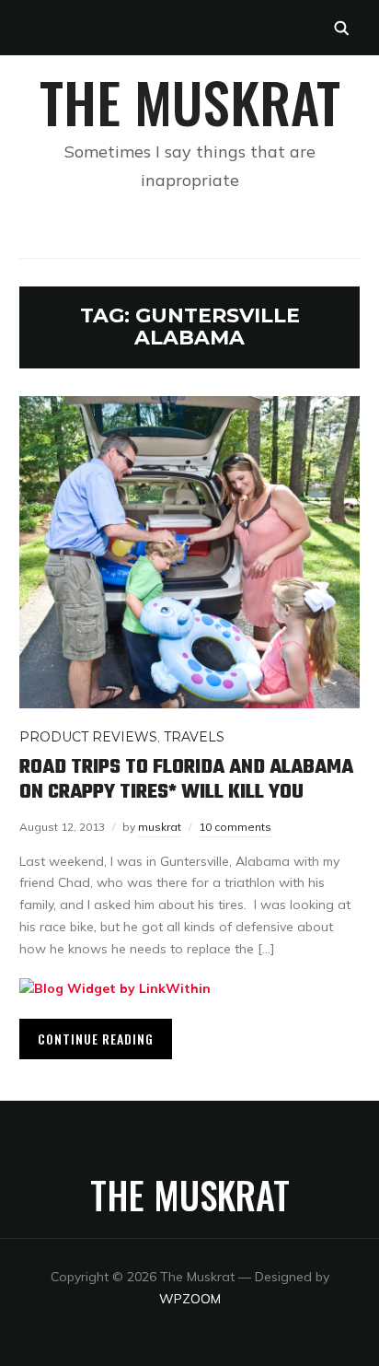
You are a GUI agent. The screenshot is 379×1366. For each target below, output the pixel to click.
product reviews (88, 737)
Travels (194, 737)
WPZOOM (190, 1298)
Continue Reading (96, 1038)
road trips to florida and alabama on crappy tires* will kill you (186, 779)
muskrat (159, 827)
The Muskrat (190, 101)
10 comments (235, 827)
